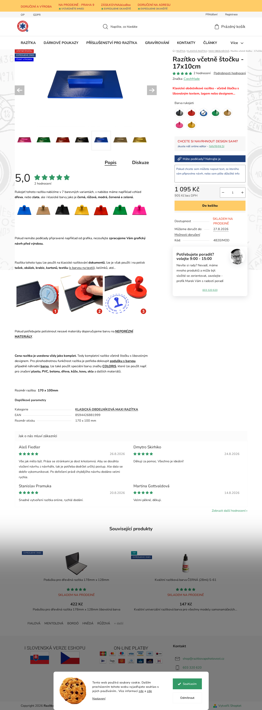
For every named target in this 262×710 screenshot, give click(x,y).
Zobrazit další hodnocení (229, 511)
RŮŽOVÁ (103, 623)
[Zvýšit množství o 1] (242, 192)
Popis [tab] (111, 162)
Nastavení (98, 698)
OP (23, 15)
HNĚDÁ (87, 623)
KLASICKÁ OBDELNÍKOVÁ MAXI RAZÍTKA (106, 409)
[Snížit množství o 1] (223, 192)
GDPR (37, 15)
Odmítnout (187, 698)
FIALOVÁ (34, 623)
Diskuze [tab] (140, 162)
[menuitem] (28, 42)
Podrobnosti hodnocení (230, 73)
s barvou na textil (82, 268)
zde (141, 691)
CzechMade (192, 79)
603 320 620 (210, 290)
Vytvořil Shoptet (229, 706)
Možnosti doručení (187, 235)
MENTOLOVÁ (53, 623)
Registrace (231, 14)
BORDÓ (73, 623)
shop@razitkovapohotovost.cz (203, 659)
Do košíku (210, 206)
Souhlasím (190, 684)
